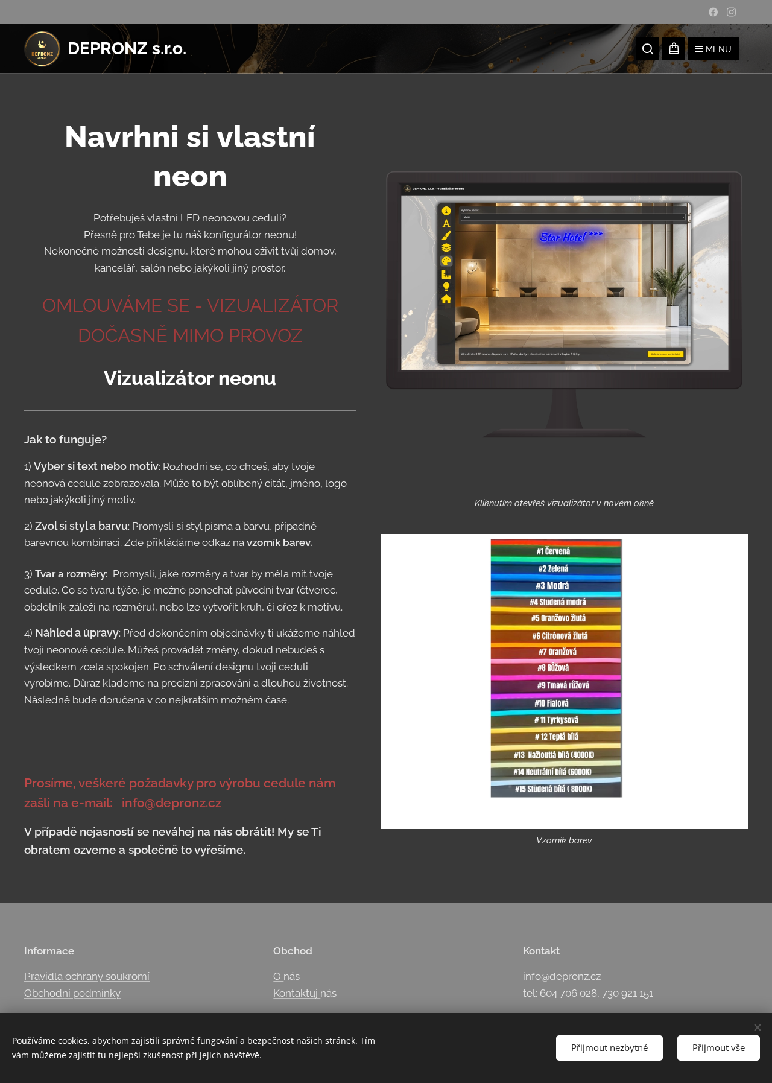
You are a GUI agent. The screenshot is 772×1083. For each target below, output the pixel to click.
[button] (647, 48)
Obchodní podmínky (72, 993)
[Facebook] (713, 12)
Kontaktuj (296, 993)
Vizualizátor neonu (190, 378)
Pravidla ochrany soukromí (87, 976)
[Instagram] (731, 12)
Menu (719, 49)
